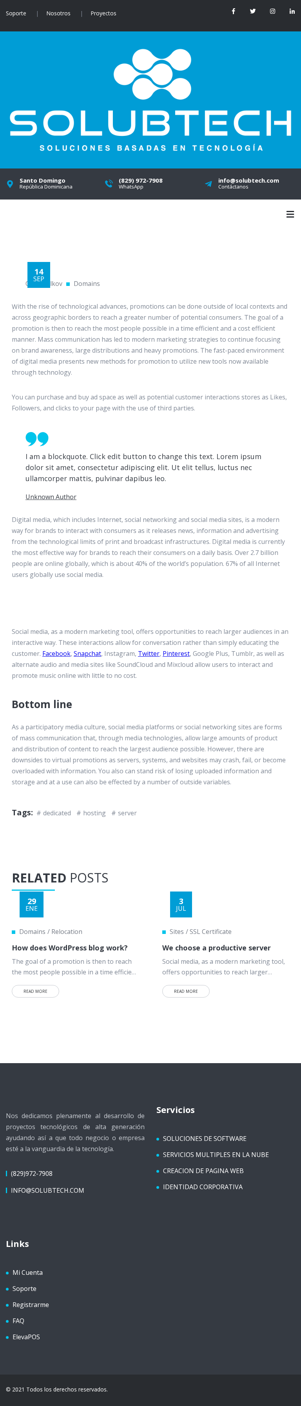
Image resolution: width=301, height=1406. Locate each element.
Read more (35, 991)
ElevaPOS (26, 1337)
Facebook (56, 653)
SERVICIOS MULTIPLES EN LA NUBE (216, 1154)
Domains (87, 283)
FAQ (18, 1320)
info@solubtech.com (47, 1190)
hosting (94, 813)
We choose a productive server (216, 947)
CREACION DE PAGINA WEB (203, 1170)
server (127, 813)
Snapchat (87, 653)
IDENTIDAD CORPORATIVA (203, 1187)
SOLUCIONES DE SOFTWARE (205, 1138)
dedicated (57, 813)
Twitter (149, 653)
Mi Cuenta (28, 1272)
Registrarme (31, 1304)
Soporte (16, 13)
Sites (177, 931)
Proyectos (103, 13)
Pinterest (176, 653)
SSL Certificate (211, 931)
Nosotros (58, 13)
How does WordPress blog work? (70, 947)
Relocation (66, 931)
